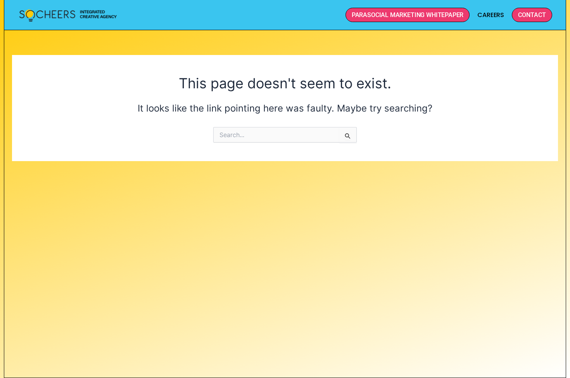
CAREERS (490, 14)
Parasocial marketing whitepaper (407, 15)
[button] (532, 15)
